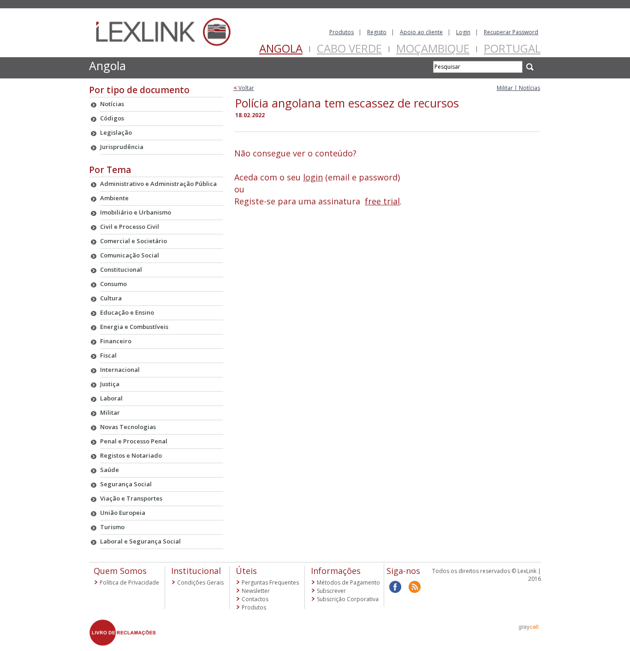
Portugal (512, 48)
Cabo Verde (349, 48)
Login (463, 32)
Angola (281, 48)
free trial (382, 201)
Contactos (255, 599)
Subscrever (331, 591)
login (313, 177)
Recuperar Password (511, 32)
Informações (336, 570)
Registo (376, 32)
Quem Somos (120, 570)
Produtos (341, 32)
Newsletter (256, 591)
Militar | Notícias (518, 88)
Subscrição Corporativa (348, 599)
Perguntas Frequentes (270, 582)
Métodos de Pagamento (348, 582)
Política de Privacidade (129, 582)
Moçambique (433, 48)
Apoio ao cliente (421, 32)
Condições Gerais (200, 582)
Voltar (243, 88)
